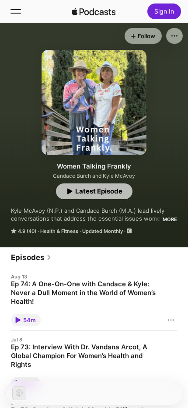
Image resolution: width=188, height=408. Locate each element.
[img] (93, 11)
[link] (31, 257)
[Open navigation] (15, 11)
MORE (170, 219)
